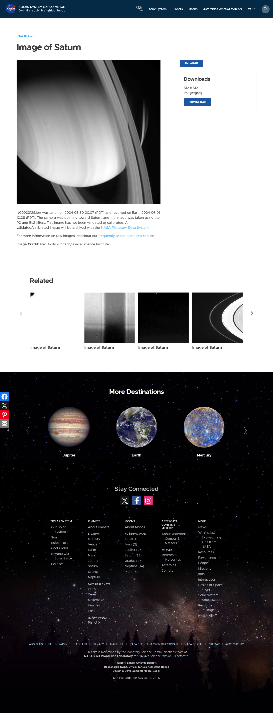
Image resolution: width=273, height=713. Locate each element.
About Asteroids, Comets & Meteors (174, 538)
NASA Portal (193, 644)
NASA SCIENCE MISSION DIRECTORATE (154, 644)
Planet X (94, 622)
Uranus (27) (133, 560)
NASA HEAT (207, 615)
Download (197, 102)
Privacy (98, 644)
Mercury (204, 455)
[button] (252, 9)
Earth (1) (131, 538)
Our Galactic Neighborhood (42, 11)
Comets (167, 570)
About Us (36, 644)
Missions (204, 568)
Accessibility (234, 644)
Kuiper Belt (59, 542)
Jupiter (69, 455)
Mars (91, 555)
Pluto (92, 589)
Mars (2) (131, 544)
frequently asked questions (120, 236)
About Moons (135, 527)
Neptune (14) (134, 566)
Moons (130, 521)
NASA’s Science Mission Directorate (163, 656)
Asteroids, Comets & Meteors (169, 525)
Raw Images (26, 36)
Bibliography (57, 644)
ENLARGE (191, 63)
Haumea (94, 605)
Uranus (93, 571)
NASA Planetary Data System (125, 227)
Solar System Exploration (42, 6)
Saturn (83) (133, 555)
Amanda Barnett (146, 663)
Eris (91, 611)
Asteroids (168, 565)
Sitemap (214, 644)
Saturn (93, 566)
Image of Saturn (45, 348)
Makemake (96, 600)
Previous (21, 314)
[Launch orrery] (140, 10)
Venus (92, 544)
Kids (201, 574)
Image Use (117, 644)
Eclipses (57, 564)
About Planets (98, 527)
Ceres (92, 594)
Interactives (207, 579)
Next (252, 314)
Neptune (94, 577)
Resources (206, 552)
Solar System (61, 521)
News (202, 527)
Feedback (80, 644)
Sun (54, 537)
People (203, 563)
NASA (11, 8)
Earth (136, 455)
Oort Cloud (59, 548)
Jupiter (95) (133, 549)
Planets (94, 521)
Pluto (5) (131, 571)
